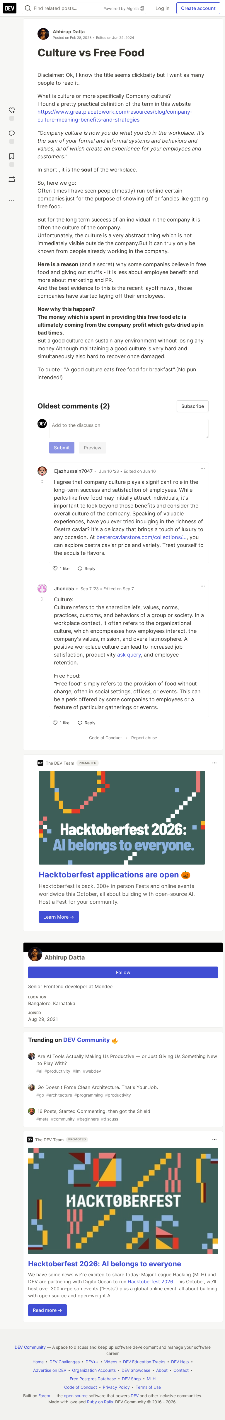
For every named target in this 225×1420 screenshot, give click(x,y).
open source (76, 1395)
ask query (129, 655)
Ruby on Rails (100, 1401)
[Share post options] (12, 201)
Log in (162, 8)
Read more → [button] (47, 1310)
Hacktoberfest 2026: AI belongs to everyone (104, 1264)
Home (38, 1361)
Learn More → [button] (58, 917)
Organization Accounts (94, 1370)
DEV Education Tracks (144, 1361)
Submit (62, 448)
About (162, 1370)
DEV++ (92, 1361)
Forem (44, 1395)
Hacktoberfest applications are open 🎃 (115, 874)
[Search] (28, 8)
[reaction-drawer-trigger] (11, 113)
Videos (110, 1361)
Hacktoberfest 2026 (150, 1281)
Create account (198, 8)
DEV (135, 1395)
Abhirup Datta (69, 31)
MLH (151, 1378)
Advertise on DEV (49, 1370)
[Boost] (11, 179)
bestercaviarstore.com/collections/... (141, 537)
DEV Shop (131, 1378)
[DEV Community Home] (9, 8)
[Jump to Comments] (11, 136)
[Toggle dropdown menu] (202, 468)
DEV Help (180, 1361)
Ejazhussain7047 (73, 471)
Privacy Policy (116, 1387)
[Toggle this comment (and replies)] (43, 481)
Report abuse (144, 737)
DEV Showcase (136, 1370)
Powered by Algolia (121, 8)
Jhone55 (64, 588)
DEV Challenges (65, 1361)
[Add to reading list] (11, 159)
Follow (123, 972)
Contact (181, 1370)
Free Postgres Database (93, 1378)
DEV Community (86, 1039)
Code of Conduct (105, 737)
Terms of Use (148, 1387)
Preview (92, 448)
